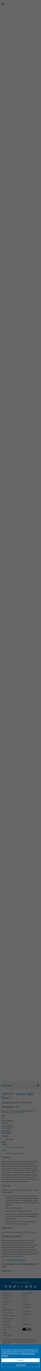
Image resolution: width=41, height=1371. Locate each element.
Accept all (20, 1360)
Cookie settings (20, 1365)
